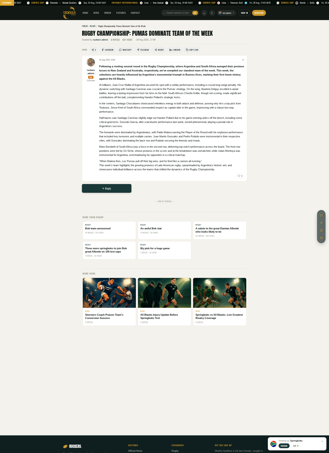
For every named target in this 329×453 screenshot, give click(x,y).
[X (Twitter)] (321, 215)
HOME (85, 12)
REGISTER (259, 12)
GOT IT (296, 445)
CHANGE (284, 445)
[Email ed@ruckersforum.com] (321, 238)
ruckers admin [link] (100, 39)
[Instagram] (321, 230)
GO (195, 13)
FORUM (107, 12)
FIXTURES (7, 2)
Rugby (175, 451)
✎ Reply (106, 188)
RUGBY (93, 26)
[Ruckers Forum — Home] (69, 13)
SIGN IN (244, 12)
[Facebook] (321, 223)
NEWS (96, 12)
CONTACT (135, 12)
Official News (135, 451)
